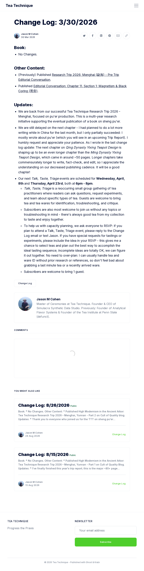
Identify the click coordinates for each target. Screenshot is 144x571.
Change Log (25, 283)
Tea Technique (19, 5)
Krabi (97, 562)
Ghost (89, 562)
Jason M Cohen (29, 34)
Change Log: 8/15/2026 (43, 454)
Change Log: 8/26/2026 (44, 405)
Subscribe (106, 542)
